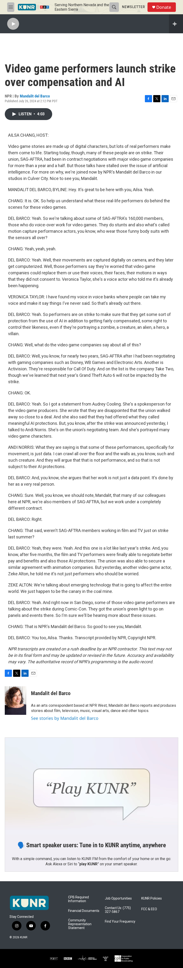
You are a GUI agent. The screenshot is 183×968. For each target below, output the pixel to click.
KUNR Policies (151, 898)
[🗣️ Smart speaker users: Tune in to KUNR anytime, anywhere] (91, 786)
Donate (163, 7)
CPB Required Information (78, 899)
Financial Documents (83, 911)
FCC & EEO (149, 909)
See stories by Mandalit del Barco (64, 718)
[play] (13, 24)
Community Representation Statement (80, 924)
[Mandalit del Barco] (15, 700)
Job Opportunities (118, 898)
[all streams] (176, 23)
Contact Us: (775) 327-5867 (118, 910)
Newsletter (133, 7)
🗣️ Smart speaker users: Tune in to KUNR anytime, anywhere (91, 845)
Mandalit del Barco (35, 96)
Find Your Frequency (120, 921)
